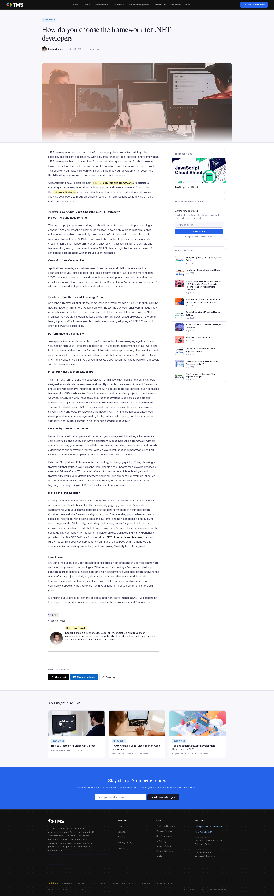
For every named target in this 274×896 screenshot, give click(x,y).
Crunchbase (85, 856)
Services (122, 832)
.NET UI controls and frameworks (113, 182)
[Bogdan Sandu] (56, 638)
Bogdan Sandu (76, 628)
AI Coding (117, 4)
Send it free (199, 231)
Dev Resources (164, 836)
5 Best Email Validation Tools (199, 337)
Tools (187, 4)
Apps (75, 4)
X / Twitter (56, 862)
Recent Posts (57, 620)
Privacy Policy (125, 842)
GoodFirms (68, 856)
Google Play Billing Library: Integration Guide (204, 259)
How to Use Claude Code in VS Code (203, 270)
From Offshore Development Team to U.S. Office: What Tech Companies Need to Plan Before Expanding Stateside (203, 285)
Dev (86, 4)
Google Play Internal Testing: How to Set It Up (203, 313)
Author (53, 615)
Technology (100, 4)
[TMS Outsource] (14, 4)
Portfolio (122, 837)
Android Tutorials (165, 846)
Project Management (139, 4)
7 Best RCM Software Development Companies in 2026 (202, 362)
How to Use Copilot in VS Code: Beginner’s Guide (200, 350)
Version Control (164, 831)
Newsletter (175, 4)
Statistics (160, 856)
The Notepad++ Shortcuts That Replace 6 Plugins (200, 375)
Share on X (60, 677)
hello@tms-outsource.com (208, 826)
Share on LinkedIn (86, 677)
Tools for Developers (167, 826)
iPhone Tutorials (164, 851)
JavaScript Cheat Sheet (186, 187)
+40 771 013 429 (203, 832)
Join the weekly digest (163, 797)
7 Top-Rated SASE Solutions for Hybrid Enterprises (204, 326)
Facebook (102, 856)
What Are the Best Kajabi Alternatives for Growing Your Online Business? (203, 301)
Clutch (54, 856)
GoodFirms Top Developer (123, 883)
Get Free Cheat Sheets (254, 4)
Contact (122, 848)
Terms (202, 889)
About (121, 826)
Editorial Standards (217, 889)
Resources (160, 4)
